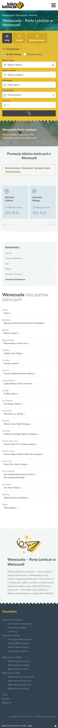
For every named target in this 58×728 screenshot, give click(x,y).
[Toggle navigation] (53, 5)
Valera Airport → (11, 508)
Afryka (8, 269)
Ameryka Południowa (15, 279)
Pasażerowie (6, 101)
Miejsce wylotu (8, 60)
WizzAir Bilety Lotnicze (18, 643)
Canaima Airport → (12, 363)
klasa (4, 49)
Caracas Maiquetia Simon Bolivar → (20, 374)
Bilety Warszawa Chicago (19, 685)
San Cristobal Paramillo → (15, 478)
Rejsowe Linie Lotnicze (12, 620)
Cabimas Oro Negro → (14, 353)
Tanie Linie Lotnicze (11, 636)
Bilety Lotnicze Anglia (11, 657)
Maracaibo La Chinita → (15, 414)
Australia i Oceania (13, 274)
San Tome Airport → (13, 488)
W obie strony (13, 54)
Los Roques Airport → (14, 404)
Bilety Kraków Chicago (18, 689)
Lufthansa (12, 632)
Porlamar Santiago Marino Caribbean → (22, 434)
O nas (5, 695)
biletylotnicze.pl (8, 15)
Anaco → (8, 313)
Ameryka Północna (13, 258)
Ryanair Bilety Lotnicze (18, 647)
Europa (8, 253)
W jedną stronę (34, 54)
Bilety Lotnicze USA (11, 673)
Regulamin (7, 703)
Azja (7, 264)
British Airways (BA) (17, 628)
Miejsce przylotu (9, 70)
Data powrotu (8, 90)
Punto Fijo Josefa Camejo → (17, 464)
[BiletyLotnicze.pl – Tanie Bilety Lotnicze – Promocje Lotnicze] (13, 5)
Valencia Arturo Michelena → (17, 498)
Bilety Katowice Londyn (19, 665)
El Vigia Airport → (12, 394)
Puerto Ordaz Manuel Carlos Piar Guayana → (24, 454)
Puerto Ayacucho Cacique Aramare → (21, 444)
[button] (50, 224)
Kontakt (5, 699)
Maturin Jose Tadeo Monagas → (18, 424)
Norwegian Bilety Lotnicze (20, 639)
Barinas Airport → (12, 333)
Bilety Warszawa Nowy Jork (21, 677)
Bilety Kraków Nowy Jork (19, 681)
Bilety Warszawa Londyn (19, 661)
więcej (30, 725)
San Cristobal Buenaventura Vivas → (20, 474)
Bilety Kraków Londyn (18, 669)
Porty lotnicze (21, 15)
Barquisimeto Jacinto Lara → (17, 343)
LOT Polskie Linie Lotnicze (20, 624)
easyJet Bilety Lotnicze (18, 651)
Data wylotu (7, 80)
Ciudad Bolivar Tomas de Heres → (19, 384)
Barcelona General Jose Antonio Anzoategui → (25, 323)
